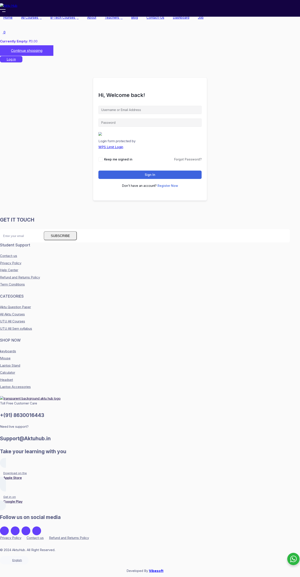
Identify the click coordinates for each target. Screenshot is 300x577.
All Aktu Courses (12, 314)
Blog (134, 17)
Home (8, 17)
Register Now (167, 185)
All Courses (30, 17)
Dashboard (181, 17)
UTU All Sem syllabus (16, 328)
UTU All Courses (12, 321)
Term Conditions (12, 284)
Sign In (150, 175)
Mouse (5, 358)
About (91, 17)
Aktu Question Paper (15, 307)
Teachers (112, 17)
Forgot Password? (188, 159)
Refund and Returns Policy (20, 277)
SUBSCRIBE (60, 236)
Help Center (9, 270)
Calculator (7, 372)
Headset (6, 380)
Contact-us (155, 17)
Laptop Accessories (15, 387)
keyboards (8, 351)
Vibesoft (156, 571)
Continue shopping (26, 50)
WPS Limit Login (110, 147)
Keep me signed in (118, 159)
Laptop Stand (10, 365)
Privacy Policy (10, 263)
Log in (11, 59)
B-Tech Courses (63, 17)
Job (201, 17)
